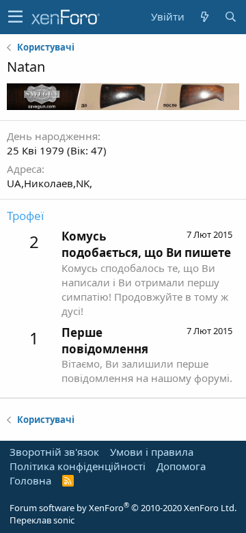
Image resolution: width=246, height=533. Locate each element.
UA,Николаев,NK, (49, 183)
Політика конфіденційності (78, 466)
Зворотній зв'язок (54, 452)
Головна (30, 480)
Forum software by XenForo (123, 508)
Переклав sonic (42, 520)
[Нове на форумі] (204, 16)
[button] (15, 17)
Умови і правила (151, 452)
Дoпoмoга (181, 466)
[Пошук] (230, 16)
